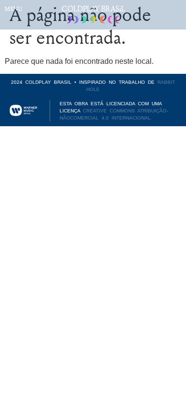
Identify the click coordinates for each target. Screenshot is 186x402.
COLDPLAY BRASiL (93, 8)
